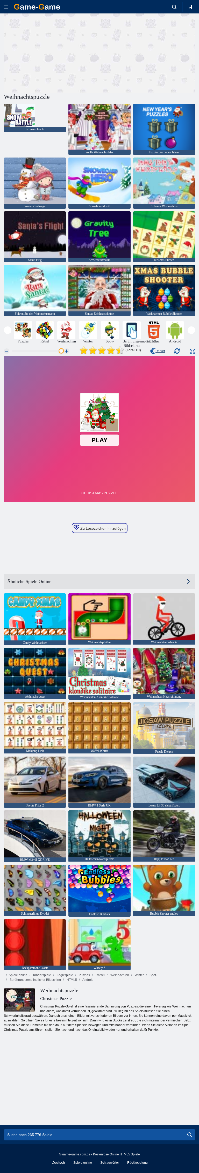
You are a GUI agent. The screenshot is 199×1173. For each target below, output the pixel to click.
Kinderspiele (41, 975)
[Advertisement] (51, 52)
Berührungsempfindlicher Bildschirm (35, 980)
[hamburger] (6, 7)
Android (88, 980)
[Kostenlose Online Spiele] (37, 7)
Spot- (153, 975)
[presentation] (7, 330)
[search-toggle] (174, 7)
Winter (139, 975)
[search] (189, 1134)
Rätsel (100, 975)
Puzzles (84, 975)
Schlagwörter (109, 1162)
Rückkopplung (137, 1162)
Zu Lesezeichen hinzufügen (102, 528)
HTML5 (71, 980)
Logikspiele (64, 975)
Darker (160, 351)
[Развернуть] (192, 351)
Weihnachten (119, 975)
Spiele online (18, 975)
